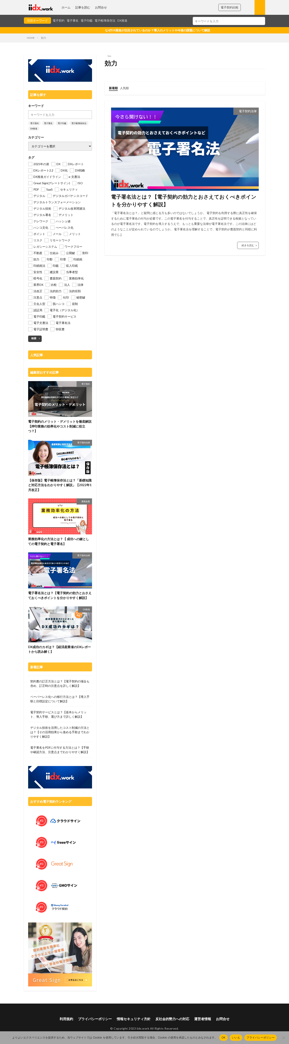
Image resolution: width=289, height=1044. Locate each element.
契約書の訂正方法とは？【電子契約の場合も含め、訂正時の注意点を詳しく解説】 (59, 683)
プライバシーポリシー (95, 1019)
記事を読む (82, 7)
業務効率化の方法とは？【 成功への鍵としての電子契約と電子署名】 (58, 541)
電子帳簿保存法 (105, 20)
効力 (43, 37)
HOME (31, 37)
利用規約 (66, 1019)
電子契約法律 (248, 111)
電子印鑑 (86, 20)
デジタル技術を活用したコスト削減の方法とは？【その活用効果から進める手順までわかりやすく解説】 (59, 732)
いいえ (236, 1037)
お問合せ (101, 7)
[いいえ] (284, 1038)
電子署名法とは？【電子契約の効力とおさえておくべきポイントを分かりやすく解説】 (183, 200)
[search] (261, 21)
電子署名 (72, 20)
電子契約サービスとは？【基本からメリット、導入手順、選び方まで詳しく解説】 (58, 714)
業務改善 (85, 501)
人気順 (124, 88)
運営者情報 (202, 1019)
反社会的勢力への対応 (172, 1019)
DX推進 (122, 20)
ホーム (66, 7)
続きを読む (248, 245)
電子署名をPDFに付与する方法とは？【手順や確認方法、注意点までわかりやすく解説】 (59, 750)
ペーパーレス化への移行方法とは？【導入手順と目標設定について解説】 (59, 699)
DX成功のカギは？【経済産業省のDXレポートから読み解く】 (59, 649)
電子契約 (59, 20)
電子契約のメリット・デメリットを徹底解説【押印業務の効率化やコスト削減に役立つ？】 (60, 426)
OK (224, 1037)
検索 (33, 338)
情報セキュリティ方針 (134, 1019)
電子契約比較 (229, 7)
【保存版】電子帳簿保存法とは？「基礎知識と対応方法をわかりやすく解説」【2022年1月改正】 (60, 485)
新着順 (113, 88)
